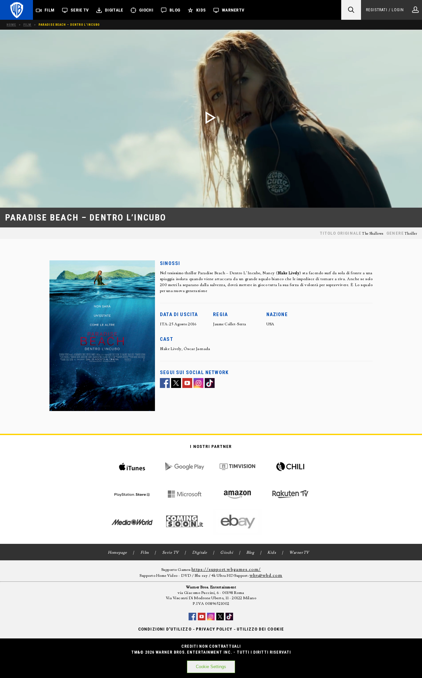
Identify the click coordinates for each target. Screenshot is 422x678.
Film (49, 10)
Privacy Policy (214, 629)
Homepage (117, 552)
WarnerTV (233, 10)
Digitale (114, 10)
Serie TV (80, 10)
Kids (201, 10)
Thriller (411, 233)
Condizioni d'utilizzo (164, 629)
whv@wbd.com (266, 575)
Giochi (146, 10)
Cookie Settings (211, 666)
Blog (174, 10)
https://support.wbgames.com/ (226, 570)
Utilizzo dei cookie (260, 629)
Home (11, 24)
